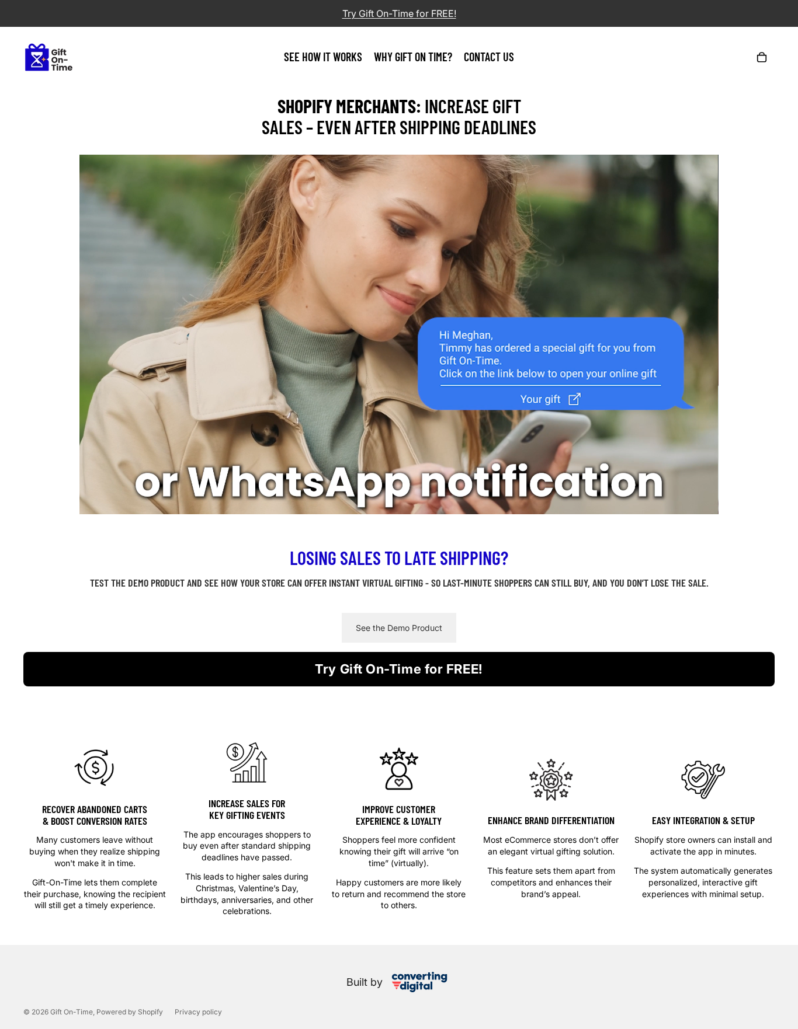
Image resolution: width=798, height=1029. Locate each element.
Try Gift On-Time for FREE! (399, 668)
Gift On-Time (71, 1011)
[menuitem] (323, 57)
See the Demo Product (399, 628)
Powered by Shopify (129, 1011)
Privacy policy (198, 1011)
